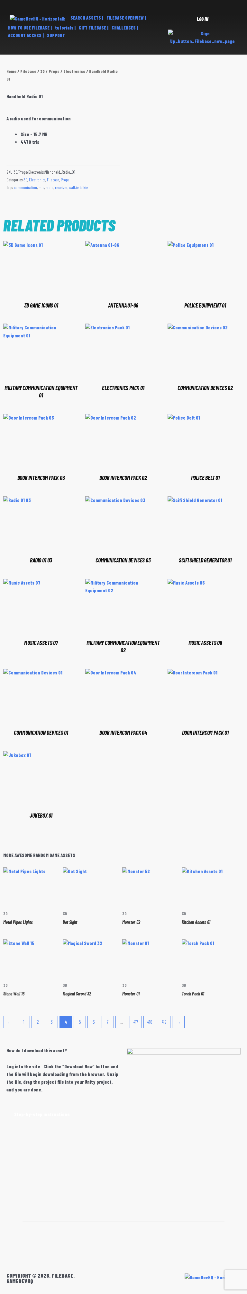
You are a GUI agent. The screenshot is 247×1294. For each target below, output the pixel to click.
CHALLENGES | (125, 27)
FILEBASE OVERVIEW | (126, 18)
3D (42, 71)
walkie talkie (78, 187)
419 (164, 1022)
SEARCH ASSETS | (86, 18)
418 (149, 1022)
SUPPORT (56, 35)
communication (25, 187)
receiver (61, 187)
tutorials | (65, 27)
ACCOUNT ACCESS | (26, 35)
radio (49, 187)
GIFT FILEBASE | (93, 27)
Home (11, 71)
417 (135, 1022)
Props (54, 71)
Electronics (74, 71)
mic (41, 187)
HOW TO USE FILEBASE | (30, 27)
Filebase (28, 71)
